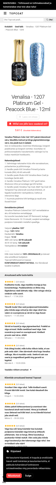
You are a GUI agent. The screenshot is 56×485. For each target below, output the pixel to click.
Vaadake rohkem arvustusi (17, 370)
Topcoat (16, 13)
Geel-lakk (19, 26)
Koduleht (8, 26)
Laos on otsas (29, 116)
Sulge (28, 475)
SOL (4, 482)
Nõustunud (14, 475)
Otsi (51, 20)
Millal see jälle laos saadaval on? (29, 123)
